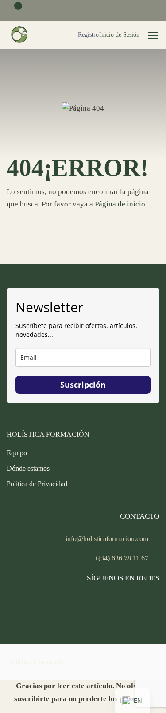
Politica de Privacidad (37, 484)
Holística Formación (35, 662)
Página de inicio (120, 204)
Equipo (17, 453)
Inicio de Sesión (119, 34)
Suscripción (83, 384)
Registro (88, 34)
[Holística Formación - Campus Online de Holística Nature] (20, 35)
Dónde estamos (28, 468)
